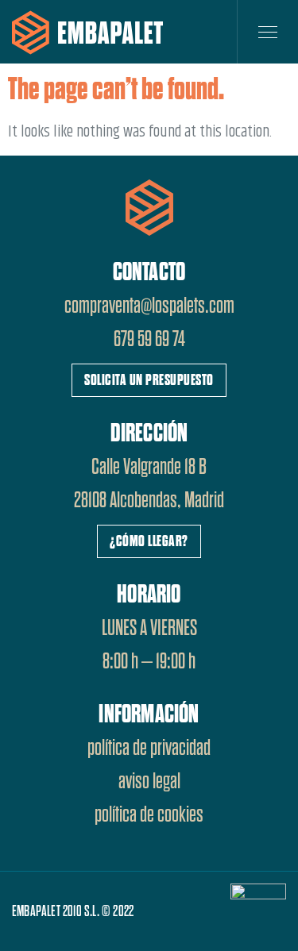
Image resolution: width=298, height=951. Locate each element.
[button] (149, 380)
